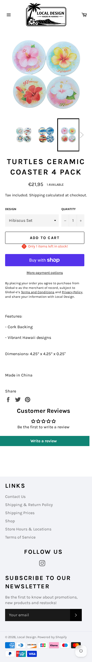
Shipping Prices (19, 512)
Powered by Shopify (52, 637)
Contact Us (15, 496)
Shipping (37, 195)
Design (10, 209)
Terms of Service (20, 537)
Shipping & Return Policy (29, 504)
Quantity (68, 209)
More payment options (45, 273)
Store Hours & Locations (28, 529)
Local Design (26, 637)
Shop (10, 520)
